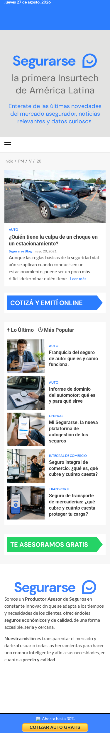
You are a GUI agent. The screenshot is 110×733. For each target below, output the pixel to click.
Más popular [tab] (58, 330)
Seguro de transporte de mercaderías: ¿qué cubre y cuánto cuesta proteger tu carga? (26, 503)
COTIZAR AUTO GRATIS (55, 727)
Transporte (59, 489)
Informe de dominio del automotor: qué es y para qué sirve (26, 393)
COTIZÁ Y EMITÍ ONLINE (46, 303)
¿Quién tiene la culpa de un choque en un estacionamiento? (55, 196)
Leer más (78, 278)
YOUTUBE (54, 681)
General (56, 415)
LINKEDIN (83, 673)
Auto (13, 229)
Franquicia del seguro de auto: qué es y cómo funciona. (26, 356)
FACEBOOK (56, 673)
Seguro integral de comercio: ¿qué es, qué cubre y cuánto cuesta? (26, 466)
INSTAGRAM (26, 673)
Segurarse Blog (20, 251)
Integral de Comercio (68, 455)
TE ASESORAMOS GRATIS (49, 544)
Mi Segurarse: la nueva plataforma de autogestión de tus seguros (26, 429)
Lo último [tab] (22, 330)
